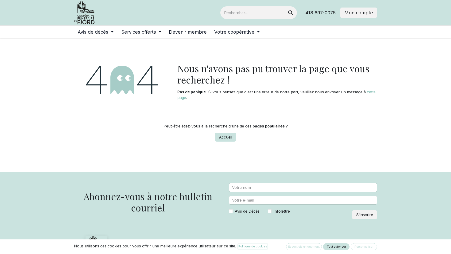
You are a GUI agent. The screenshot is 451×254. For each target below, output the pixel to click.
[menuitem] (95, 32)
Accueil (225, 137)
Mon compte (358, 13)
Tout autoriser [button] (336, 246)
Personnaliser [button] (363, 246)
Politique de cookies (252, 246)
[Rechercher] (290, 12)
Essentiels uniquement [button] (304, 246)
